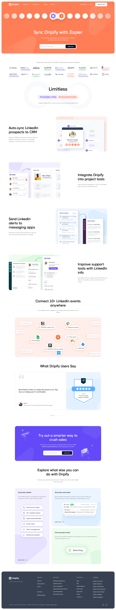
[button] (53, 415)
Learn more (21, 560)
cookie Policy (53, 604)
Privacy (42, 604)
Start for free (101, 4)
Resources (36, 4)
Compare (95, 577)
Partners (52, 4)
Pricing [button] (45, 4)
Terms (48, 604)
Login (91, 4)
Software (25, 4)
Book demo (83, 4)
